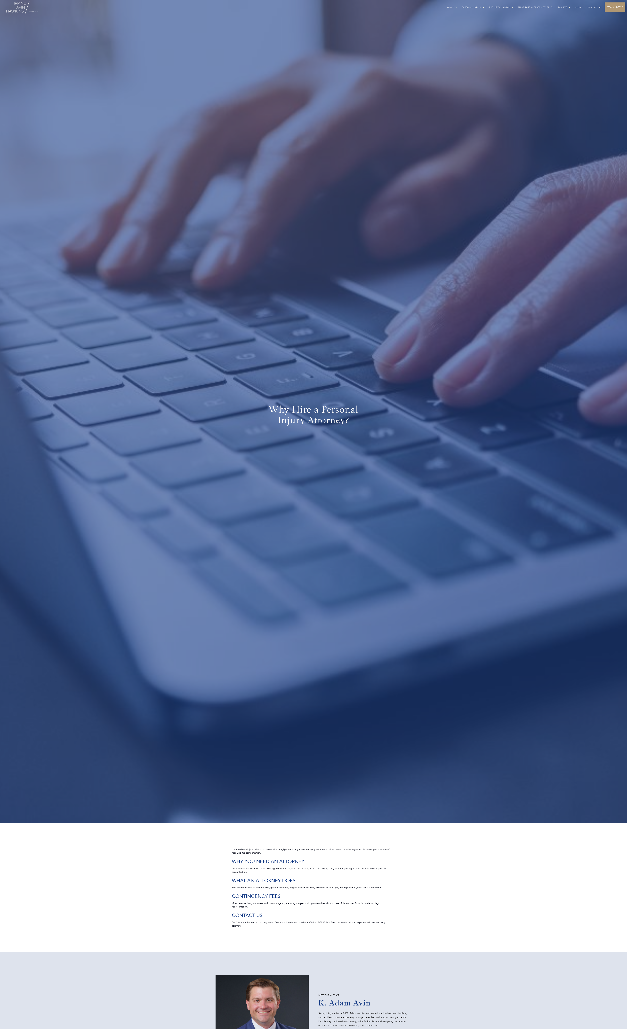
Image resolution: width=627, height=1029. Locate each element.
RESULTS (562, 7)
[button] (450, 7)
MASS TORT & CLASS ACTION (534, 7)
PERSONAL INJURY (471, 7)
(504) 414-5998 (615, 7)
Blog (578, 7)
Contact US (594, 7)
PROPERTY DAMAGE (499, 7)
